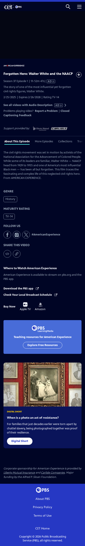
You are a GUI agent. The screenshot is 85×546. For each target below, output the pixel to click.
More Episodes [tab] (44, 141)
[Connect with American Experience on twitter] (26, 235)
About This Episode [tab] (17, 141)
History (10, 199)
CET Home (42, 528)
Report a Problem (46, 111)
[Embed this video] (7, 254)
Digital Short (19, 441)
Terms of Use (43, 515)
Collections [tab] (65, 141)
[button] (68, 6)
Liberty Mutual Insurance (19, 472)
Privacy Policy (42, 507)
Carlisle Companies (53, 472)
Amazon (40, 307)
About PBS (43, 499)
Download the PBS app (18, 288)
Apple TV (25, 306)
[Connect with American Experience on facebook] (7, 235)
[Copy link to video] (16, 254)
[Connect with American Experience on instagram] (16, 235)
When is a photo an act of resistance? (33, 418)
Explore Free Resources (42, 345)
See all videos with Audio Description (31, 105)
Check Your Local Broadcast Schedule (28, 295)
